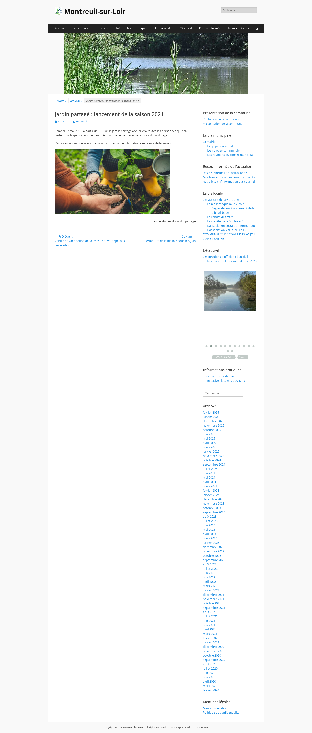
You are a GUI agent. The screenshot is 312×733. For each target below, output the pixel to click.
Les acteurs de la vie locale (221, 200)
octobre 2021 (212, 603)
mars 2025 (210, 447)
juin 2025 (209, 434)
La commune (80, 28)
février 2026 (211, 412)
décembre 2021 (213, 595)
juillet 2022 (210, 569)
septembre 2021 (214, 608)
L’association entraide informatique (231, 226)
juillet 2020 (210, 668)
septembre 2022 (214, 560)
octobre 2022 (212, 556)
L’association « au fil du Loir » (227, 230)
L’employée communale (223, 150)
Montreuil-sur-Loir (95, 12)
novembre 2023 (213, 504)
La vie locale (163, 28)
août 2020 (209, 664)
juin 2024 (209, 473)
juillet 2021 (210, 616)
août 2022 (209, 564)
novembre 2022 (213, 551)
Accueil (59, 28)
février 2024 (211, 491)
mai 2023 (209, 530)
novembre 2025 (213, 425)
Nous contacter (238, 28)
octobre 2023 (212, 508)
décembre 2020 (213, 647)
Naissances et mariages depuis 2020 (232, 261)
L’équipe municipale (220, 146)
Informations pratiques (132, 28)
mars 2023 (210, 538)
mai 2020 (209, 677)
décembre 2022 (213, 547)
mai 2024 (209, 478)
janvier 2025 (211, 451)
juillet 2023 (210, 521)
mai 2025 (209, 438)
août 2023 (209, 517)
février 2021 (211, 638)
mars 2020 (210, 686)
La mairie (103, 28)
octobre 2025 (212, 430)
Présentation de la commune (222, 124)
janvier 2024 (211, 495)
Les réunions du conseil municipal (230, 155)
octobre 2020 (212, 655)
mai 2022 (209, 577)
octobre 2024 (212, 460)
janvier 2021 (211, 642)
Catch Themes (200, 727)
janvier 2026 (211, 417)
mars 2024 (210, 486)
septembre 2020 (214, 660)
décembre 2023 (213, 499)
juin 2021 (209, 621)
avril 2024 (209, 482)
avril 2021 (209, 629)
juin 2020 (209, 673)
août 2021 (209, 612)
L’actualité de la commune (221, 119)
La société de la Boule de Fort (227, 221)
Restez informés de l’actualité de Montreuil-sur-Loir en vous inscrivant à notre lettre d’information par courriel (229, 177)
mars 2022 (210, 586)
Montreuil (82, 121)
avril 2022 (209, 582)
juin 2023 (209, 525)
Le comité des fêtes (220, 217)
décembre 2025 (213, 421)
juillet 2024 (210, 469)
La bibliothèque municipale (225, 204)
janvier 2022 (211, 590)
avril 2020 (209, 681)
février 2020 (211, 690)
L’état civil (185, 28)
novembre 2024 (213, 456)
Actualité (76, 101)
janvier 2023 (211, 543)
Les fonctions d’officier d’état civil (225, 257)
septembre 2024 (214, 464)
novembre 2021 (213, 599)
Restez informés (210, 28)
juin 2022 (209, 573)
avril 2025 (209, 443)
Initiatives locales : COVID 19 (226, 381)
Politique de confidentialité (221, 713)
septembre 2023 (214, 512)
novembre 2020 (213, 651)
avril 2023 (209, 534)
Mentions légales (214, 708)
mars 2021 (210, 634)
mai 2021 (209, 625)
